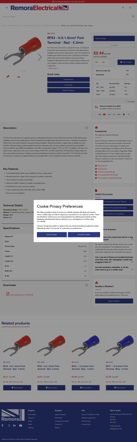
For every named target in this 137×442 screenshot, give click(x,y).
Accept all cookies (84, 235)
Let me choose (52, 235)
